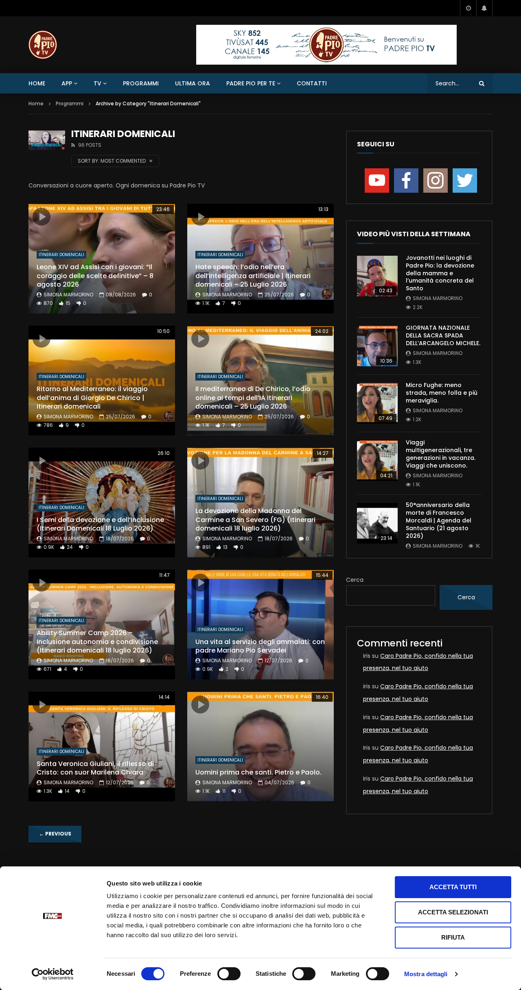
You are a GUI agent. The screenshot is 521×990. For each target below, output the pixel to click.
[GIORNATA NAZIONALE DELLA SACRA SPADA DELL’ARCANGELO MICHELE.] (377, 346)
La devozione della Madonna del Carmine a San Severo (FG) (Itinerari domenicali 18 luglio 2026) (255, 519)
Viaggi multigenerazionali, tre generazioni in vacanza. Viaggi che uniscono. (440, 454)
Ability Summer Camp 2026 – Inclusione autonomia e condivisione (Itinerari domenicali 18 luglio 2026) (97, 641)
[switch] (229, 973)
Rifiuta (453, 937)
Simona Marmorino (68, 294)
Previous (55, 833)
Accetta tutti (453, 886)
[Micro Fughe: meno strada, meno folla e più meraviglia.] (377, 403)
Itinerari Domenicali (61, 255)
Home (36, 83)
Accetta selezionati (453, 912)
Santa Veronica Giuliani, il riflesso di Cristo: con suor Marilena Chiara (95, 768)
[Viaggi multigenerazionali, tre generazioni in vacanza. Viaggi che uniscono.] (377, 460)
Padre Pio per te (250, 83)
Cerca (354, 580)
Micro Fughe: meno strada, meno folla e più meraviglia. (441, 393)
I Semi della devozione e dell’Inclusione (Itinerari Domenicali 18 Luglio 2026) (100, 524)
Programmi (141, 83)
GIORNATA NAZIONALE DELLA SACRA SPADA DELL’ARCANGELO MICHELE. (443, 335)
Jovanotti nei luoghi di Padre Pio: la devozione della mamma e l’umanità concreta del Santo (440, 273)
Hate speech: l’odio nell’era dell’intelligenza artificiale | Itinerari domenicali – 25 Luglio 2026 (253, 275)
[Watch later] (468, 8)
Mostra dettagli (426, 973)
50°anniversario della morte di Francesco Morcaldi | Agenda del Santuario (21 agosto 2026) (438, 520)
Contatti (312, 83)
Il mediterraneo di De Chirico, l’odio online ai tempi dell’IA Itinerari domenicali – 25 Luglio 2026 (253, 397)
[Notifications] (484, 8)
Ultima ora (192, 83)
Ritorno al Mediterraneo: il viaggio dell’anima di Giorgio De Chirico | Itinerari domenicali (92, 397)
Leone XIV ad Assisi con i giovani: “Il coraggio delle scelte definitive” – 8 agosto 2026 (95, 275)
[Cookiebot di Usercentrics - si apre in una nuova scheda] (52, 974)
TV (97, 83)
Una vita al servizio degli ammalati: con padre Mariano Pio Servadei (260, 646)
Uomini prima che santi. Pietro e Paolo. (258, 772)
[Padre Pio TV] (42, 44)
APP (66, 83)
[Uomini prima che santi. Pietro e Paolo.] (260, 746)
